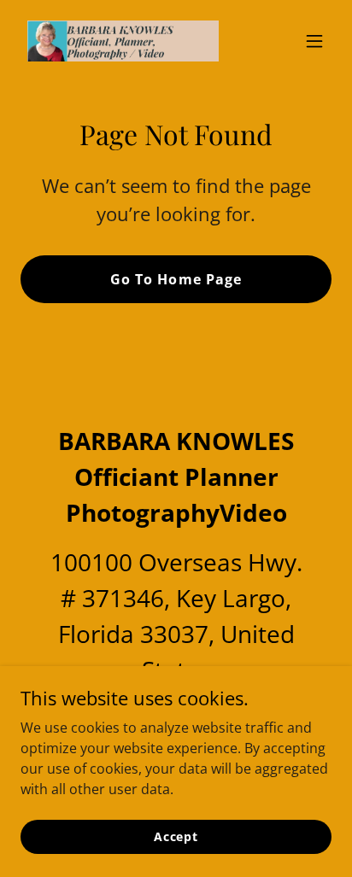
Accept (176, 836)
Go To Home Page (175, 279)
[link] (123, 41)
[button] (314, 41)
